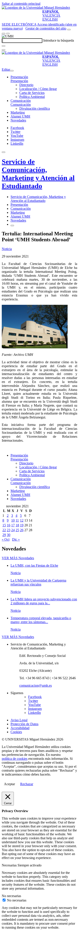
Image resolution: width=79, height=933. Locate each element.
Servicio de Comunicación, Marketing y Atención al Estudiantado (38, 174)
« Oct (5, 539)
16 (8, 525)
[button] (19, 81)
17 (13, 525)
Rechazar (26, 784)
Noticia (7, 249)
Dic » (16, 539)
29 (4, 535)
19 (21, 525)
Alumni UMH (20, 116)
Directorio (26, 85)
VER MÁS (18, 558)
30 (8, 535)
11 (17, 520)
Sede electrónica (19, 24)
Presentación (19, 77)
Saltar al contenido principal (21, 3)
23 (8, 530)
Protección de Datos (24, 724)
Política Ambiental (32, 97)
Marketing (18, 112)
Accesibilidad (20, 728)
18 (17, 525)
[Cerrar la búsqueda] (3, 50)
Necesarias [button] (10, 865)
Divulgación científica (34, 108)
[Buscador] (69, 29)
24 (13, 530)
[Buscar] (3, 46)
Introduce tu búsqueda (58, 40)
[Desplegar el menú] (8, 33)
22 (4, 530)
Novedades (18, 120)
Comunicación (21, 100)
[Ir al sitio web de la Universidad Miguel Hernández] (36, 7)
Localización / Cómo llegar (38, 89)
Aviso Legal (19, 720)
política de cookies (14, 758)
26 (21, 530)
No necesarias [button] (11, 896)
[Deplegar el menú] (12, 225)
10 (13, 520)
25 (17, 530)
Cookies (16, 732)
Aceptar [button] (9, 784)
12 (21, 520)
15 (4, 525)
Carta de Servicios (32, 93)
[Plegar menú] (12, 70)
